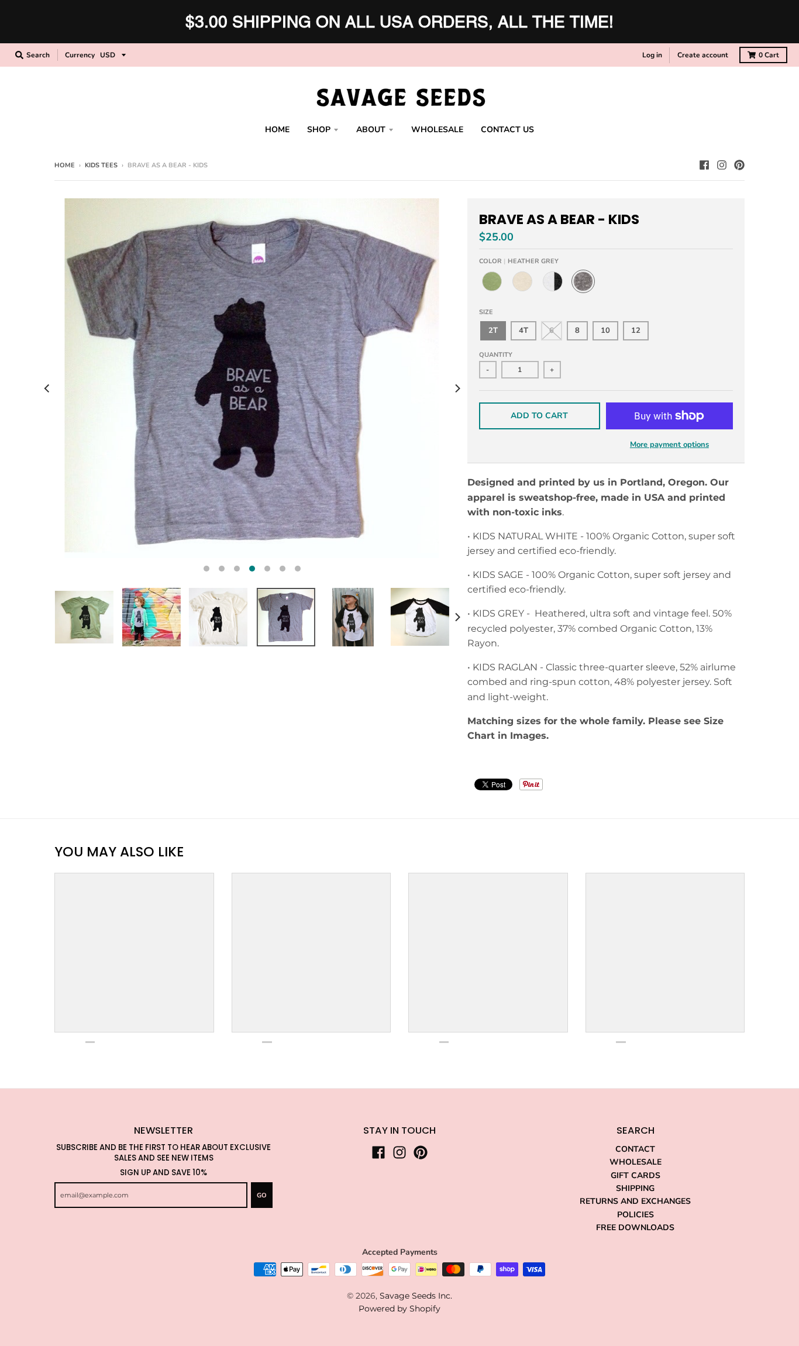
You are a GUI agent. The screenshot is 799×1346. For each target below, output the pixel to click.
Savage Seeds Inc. (416, 1295)
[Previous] (47, 388)
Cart (769, 55)
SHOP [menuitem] (318, 129)
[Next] (457, 388)
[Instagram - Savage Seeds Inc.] (722, 165)
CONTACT (635, 1149)
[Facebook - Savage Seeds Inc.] (704, 165)
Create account (702, 55)
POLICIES (635, 1214)
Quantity (495, 354)
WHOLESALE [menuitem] (437, 129)
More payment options (669, 444)
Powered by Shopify (399, 1308)
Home (64, 165)
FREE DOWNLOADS (635, 1227)
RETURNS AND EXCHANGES (635, 1201)
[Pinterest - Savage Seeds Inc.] (739, 165)
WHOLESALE (635, 1162)
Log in (652, 55)
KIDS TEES (101, 165)
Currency (80, 55)
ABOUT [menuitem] (370, 129)
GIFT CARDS (635, 1175)
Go (262, 1195)
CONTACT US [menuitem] (507, 129)
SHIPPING (635, 1188)
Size (486, 312)
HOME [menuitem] (277, 129)
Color (519, 261)
